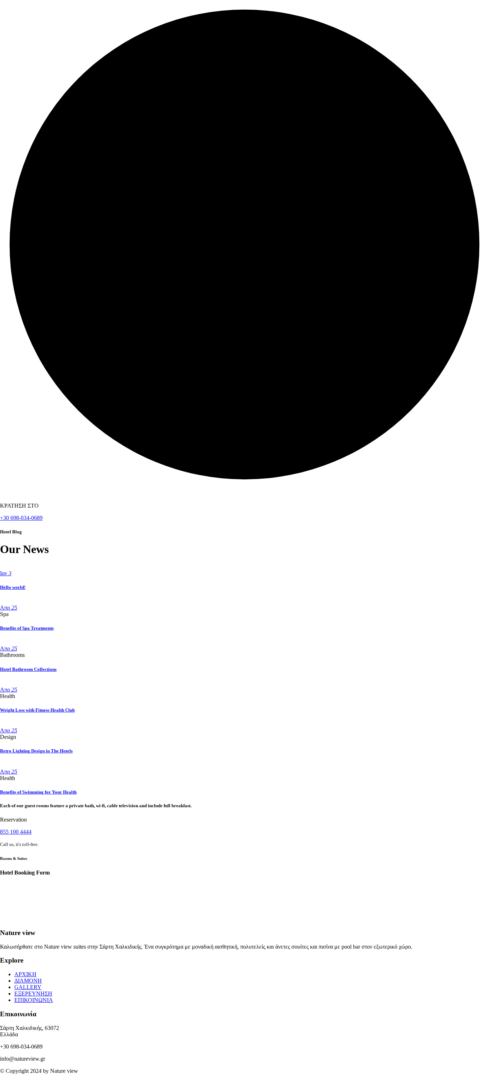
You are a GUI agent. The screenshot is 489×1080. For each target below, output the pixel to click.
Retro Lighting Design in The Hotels (36, 751)
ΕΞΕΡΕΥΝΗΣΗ (33, 994)
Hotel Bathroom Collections (28, 669)
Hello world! (12, 587)
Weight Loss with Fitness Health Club (37, 710)
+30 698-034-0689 (21, 518)
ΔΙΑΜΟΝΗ (28, 981)
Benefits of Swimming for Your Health (38, 792)
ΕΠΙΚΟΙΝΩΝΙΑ (33, 1000)
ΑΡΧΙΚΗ (25, 974)
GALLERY (28, 987)
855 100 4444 (16, 832)
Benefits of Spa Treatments (27, 628)
